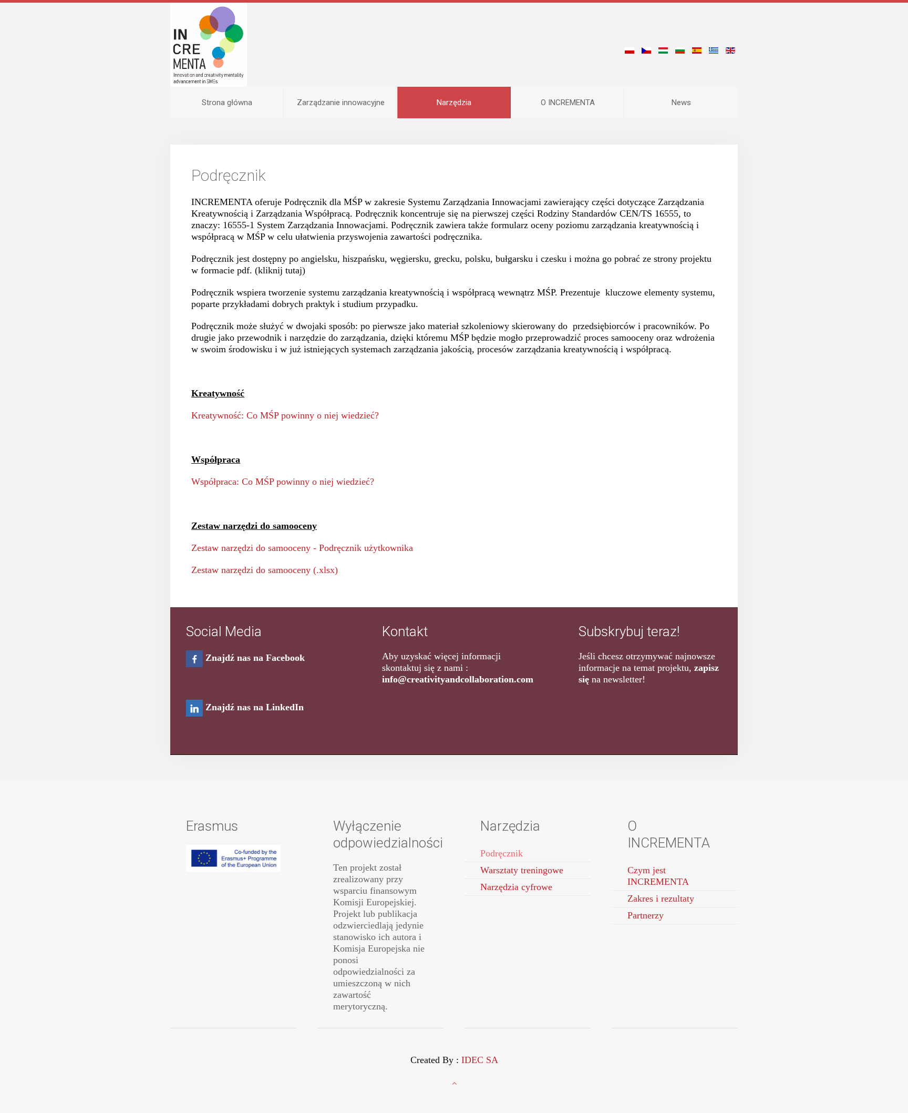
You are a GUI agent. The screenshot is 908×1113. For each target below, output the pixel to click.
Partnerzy (645, 915)
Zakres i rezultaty (660, 898)
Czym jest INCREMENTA (658, 876)
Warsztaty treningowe (521, 870)
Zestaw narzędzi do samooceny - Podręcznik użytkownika (302, 548)
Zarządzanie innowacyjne (341, 102)
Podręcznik (501, 853)
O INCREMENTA (568, 102)
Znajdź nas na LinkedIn (254, 707)
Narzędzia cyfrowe (516, 887)
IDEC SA (479, 1060)
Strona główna (227, 102)
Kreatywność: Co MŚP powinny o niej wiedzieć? (285, 415)
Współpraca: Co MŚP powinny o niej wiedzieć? (282, 481)
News (681, 102)
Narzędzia (454, 102)
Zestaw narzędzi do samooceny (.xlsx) (264, 570)
